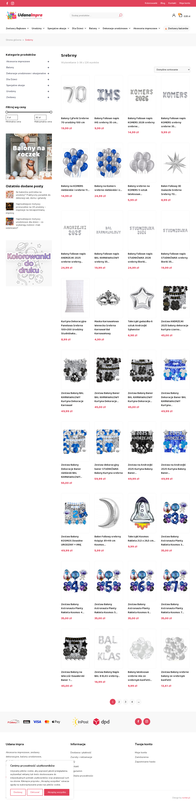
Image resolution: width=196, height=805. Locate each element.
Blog (163, 3)
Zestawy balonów (178, 28)
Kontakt (172, 3)
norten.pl (186, 797)
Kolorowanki (151, 3)
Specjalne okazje (56, 28)
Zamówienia (142, 757)
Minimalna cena (13, 122)
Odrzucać (35, 792)
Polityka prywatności (81, 775)
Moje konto (184, 3)
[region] (40, 780)
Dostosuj (18, 792)
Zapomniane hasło (145, 761)
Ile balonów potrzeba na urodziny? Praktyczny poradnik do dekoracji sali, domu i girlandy (33, 195)
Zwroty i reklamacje (81, 757)
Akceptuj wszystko (57, 792)
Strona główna (13, 39)
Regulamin (76, 771)
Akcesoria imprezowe (145, 28)
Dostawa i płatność (80, 752)
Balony (93, 28)
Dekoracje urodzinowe (115, 28)
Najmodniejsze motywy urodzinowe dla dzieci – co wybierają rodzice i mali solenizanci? (24, 223)
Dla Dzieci (77, 28)
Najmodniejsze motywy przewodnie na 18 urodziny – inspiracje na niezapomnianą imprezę (26, 208)
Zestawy (27, 97)
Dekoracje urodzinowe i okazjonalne (27, 73)
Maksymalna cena (43, 122)
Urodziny (37, 28)
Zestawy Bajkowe (16, 28)
